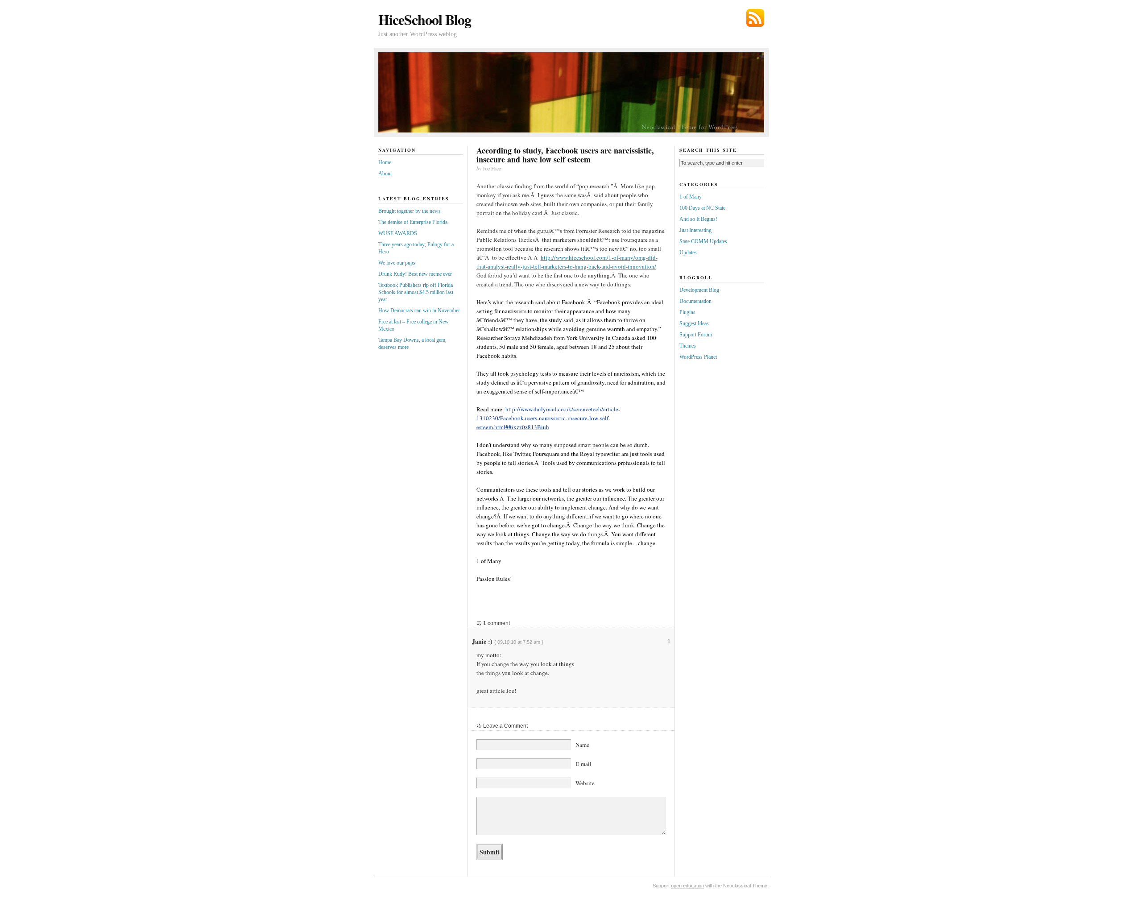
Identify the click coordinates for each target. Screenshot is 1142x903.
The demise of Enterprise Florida (412, 222)
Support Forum (695, 334)
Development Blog (699, 290)
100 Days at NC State (702, 208)
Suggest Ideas (694, 323)
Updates (688, 252)
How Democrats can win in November (419, 310)
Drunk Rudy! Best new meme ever (415, 274)
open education (687, 885)
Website (585, 783)
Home (384, 162)
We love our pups (396, 263)
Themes (687, 346)
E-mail (583, 764)
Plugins (687, 312)
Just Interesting (695, 230)
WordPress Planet (698, 357)
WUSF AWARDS (397, 233)
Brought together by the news (409, 211)
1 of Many (690, 197)
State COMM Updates (703, 241)
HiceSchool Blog (424, 19)
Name (582, 745)
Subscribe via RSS (755, 18)
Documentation (695, 301)
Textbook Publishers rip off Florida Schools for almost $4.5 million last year (415, 292)
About (385, 173)
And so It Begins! (698, 219)
